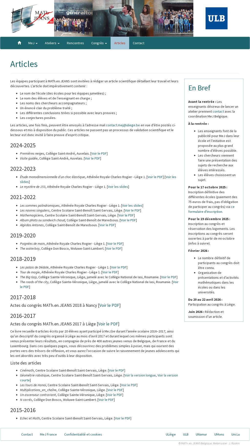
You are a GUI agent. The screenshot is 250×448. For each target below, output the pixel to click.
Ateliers (51, 43)
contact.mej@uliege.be (123, 125)
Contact (138, 43)
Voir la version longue (140, 375)
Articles (119, 43)
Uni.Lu (235, 434)
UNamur (201, 434)
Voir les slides (118, 186)
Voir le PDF (99, 153)
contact (218, 111)
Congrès (97, 43)
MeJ (31, 43)
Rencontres (75, 43)
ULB (185, 434)
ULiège (171, 434)
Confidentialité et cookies (83, 434)
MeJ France (48, 434)
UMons (219, 434)
